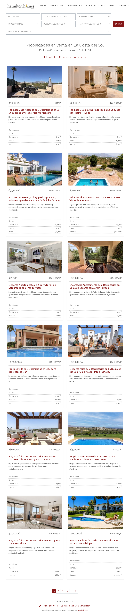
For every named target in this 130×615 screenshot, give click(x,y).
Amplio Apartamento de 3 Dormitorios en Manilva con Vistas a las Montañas (92, 458)
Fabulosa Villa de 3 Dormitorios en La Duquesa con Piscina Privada (94, 111)
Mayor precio (80, 57)
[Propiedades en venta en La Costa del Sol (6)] (75, 591)
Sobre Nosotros (95, 6)
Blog (111, 6)
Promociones (75, 6)
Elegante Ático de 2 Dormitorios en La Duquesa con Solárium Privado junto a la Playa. (95, 370)
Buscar (118, 24)
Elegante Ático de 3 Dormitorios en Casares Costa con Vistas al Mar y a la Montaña (32, 458)
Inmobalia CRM (83, 610)
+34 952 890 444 (50, 606)
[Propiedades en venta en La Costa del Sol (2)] (71, 591)
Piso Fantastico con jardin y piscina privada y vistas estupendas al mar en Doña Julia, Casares (34, 199)
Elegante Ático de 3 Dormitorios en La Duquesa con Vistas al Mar (34, 542)
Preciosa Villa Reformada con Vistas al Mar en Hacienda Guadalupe (94, 542)
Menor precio (65, 57)
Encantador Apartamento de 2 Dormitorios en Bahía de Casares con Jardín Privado (94, 286)
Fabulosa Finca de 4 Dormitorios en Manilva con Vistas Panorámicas (95, 199)
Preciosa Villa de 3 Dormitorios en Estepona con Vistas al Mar (32, 370)
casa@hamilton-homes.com (77, 606)
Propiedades (57, 6)
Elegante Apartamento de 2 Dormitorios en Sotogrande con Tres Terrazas (32, 286)
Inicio (43, 6)
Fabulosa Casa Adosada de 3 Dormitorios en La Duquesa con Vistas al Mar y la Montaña (34, 111)
